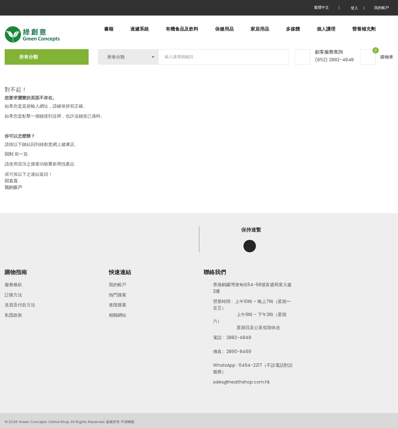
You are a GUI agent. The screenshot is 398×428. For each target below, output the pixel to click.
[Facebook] (249, 246)
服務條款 (13, 284)
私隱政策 (13, 315)
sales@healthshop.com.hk (241, 382)
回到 (9, 154)
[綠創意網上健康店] (32, 34)
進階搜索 (117, 305)
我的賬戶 (13, 187)
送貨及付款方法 (20, 305)
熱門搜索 (117, 295)
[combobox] (224, 57)
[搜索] (279, 57)
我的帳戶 (117, 284)
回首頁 (11, 181)
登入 (354, 8)
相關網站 (117, 315)
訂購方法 (13, 295)
